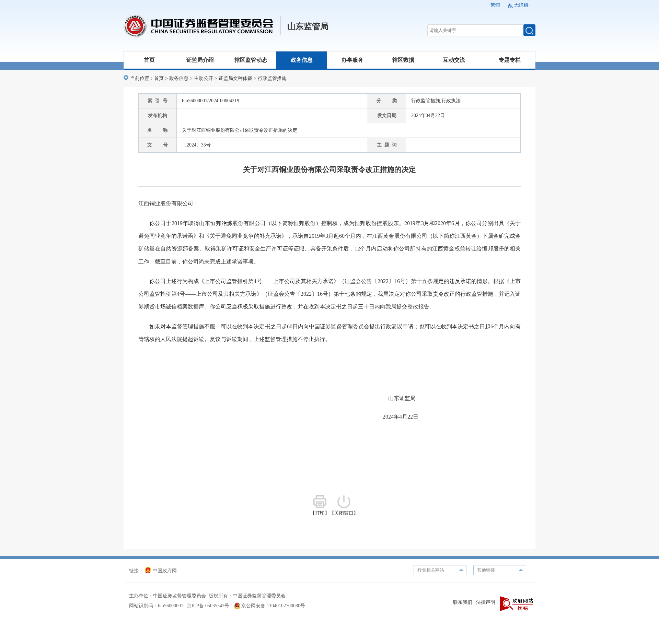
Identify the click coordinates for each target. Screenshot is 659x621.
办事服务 (352, 60)
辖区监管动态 (250, 60)
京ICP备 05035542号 (208, 605)
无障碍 (521, 5)
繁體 (495, 5)
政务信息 (302, 60)
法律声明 (485, 602)
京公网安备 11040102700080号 (273, 605)
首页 (149, 60)
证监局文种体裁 (235, 78)
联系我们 (462, 602)
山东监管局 (307, 26)
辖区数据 (403, 60)
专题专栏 (510, 60)
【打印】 (320, 513)
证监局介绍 (200, 60)
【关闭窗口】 (344, 513)
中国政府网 (165, 570)
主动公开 (203, 78)
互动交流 (454, 60)
